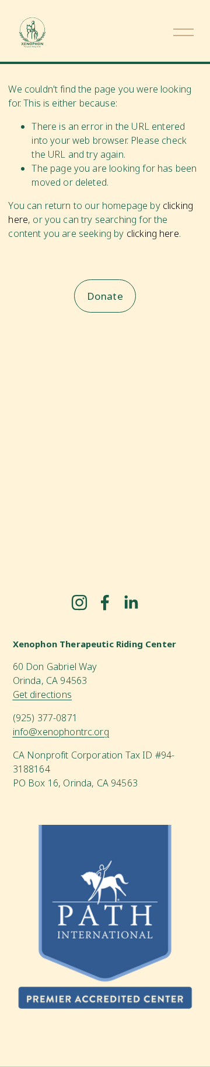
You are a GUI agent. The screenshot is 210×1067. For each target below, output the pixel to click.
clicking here (153, 233)
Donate (105, 296)
